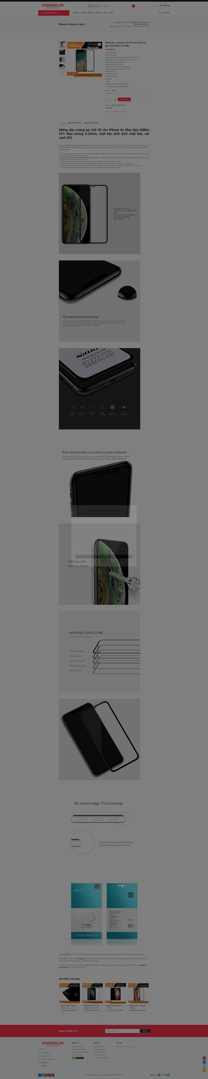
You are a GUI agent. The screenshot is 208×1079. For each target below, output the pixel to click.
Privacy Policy (110, 554)
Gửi (104, 560)
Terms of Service (119, 554)
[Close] (134, 510)
